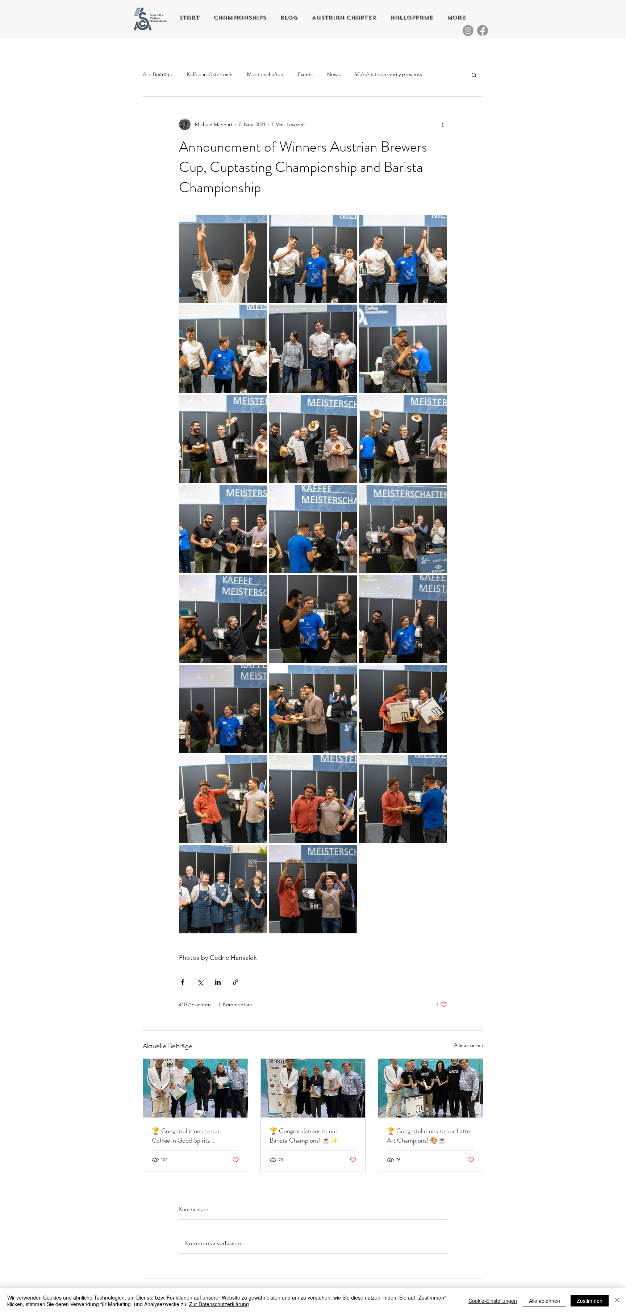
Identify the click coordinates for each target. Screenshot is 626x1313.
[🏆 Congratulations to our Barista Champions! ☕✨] (313, 1088)
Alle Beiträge (157, 74)
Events (305, 74)
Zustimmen (589, 1300)
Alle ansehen (468, 1045)
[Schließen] (617, 1300)
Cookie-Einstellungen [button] (492, 1300)
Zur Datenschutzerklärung (219, 1304)
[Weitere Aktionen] (442, 124)
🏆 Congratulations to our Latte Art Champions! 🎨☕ (428, 1135)
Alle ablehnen (544, 1300)
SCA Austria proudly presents (388, 74)
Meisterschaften (265, 74)
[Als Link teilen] (235, 982)
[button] (474, 75)
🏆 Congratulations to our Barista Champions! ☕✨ (304, 1135)
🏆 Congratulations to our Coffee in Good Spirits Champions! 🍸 (186, 1135)
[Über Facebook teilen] (182, 982)
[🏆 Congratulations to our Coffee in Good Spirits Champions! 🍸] (195, 1088)
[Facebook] (482, 30)
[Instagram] (468, 30)
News (333, 74)
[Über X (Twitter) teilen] (200, 982)
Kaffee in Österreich (210, 74)
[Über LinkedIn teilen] (217, 982)
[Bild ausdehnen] (223, 259)
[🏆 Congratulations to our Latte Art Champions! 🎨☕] (430, 1088)
